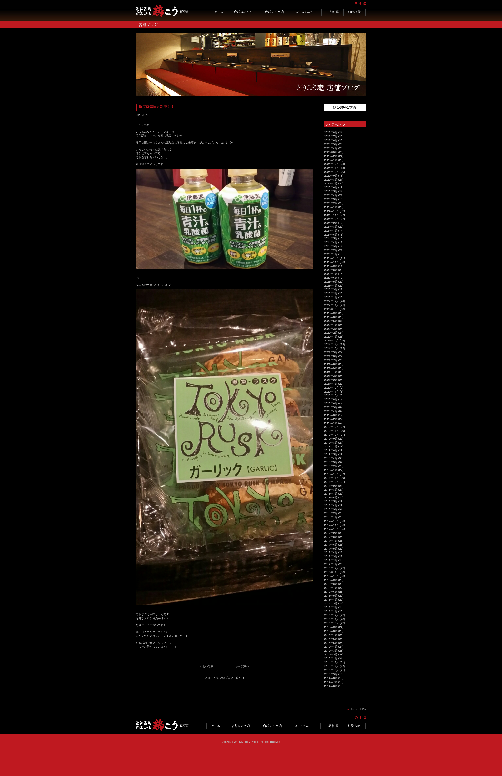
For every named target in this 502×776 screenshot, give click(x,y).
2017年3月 (330, 556)
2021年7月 (330, 360)
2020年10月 (331, 395)
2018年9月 (330, 486)
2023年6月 (330, 277)
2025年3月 (330, 199)
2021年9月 (330, 352)
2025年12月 (331, 164)
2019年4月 (330, 458)
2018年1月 (330, 517)
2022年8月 (330, 317)
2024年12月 (331, 211)
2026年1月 (330, 160)
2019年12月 (331, 427)
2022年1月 (330, 336)
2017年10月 (331, 529)
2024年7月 (330, 230)
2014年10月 (331, 670)
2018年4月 (330, 505)
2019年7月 (330, 446)
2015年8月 (330, 631)
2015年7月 (330, 635)
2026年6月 (330, 140)
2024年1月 (330, 254)
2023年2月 (330, 293)
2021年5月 (330, 368)
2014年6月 (330, 686)
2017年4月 (330, 552)
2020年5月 (330, 407)
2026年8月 (330, 132)
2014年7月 (330, 682)
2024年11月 (331, 215)
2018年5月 (330, 501)
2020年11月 (331, 391)
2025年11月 (331, 168)
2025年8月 (330, 179)
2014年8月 (330, 678)
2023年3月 (330, 289)
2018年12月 (331, 474)
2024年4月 (330, 242)
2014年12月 (331, 662)
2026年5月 (330, 144)
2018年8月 (330, 489)
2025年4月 (330, 195)
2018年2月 (330, 513)
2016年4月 (330, 599)
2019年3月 (330, 462)
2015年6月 (330, 639)
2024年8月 (330, 226)
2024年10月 (331, 219)
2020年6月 (330, 403)
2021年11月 (331, 344)
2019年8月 (330, 442)
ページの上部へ (358, 709)
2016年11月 (331, 572)
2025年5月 (330, 191)
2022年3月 (330, 328)
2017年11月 (331, 525)
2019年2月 (330, 466)
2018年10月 (331, 482)
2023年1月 (330, 297)
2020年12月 (331, 387)
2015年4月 (330, 646)
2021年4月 (330, 372)
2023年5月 (330, 281)
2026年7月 (330, 136)
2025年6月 (330, 187)
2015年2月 (330, 654)
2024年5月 (330, 238)
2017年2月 (330, 560)
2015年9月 (330, 627)
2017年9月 (330, 533)
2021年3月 (330, 376)
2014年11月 (331, 666)
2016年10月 (331, 576)
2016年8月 (330, 584)
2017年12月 (331, 521)
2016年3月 (330, 603)
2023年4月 (330, 285)
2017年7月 (330, 540)
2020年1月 (330, 423)
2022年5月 (330, 321)
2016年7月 (330, 588)
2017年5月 (330, 548)
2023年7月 (330, 274)
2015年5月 (330, 643)
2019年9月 (330, 438)
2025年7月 (330, 183)
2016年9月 (330, 580)
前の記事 (207, 666)
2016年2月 (330, 607)
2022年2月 (330, 332)
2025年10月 (331, 171)
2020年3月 (330, 415)
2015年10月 (331, 623)
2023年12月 (331, 258)
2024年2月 (330, 250)
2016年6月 (330, 591)
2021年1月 (330, 383)
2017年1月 (330, 564)
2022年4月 (330, 325)
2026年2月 (330, 156)
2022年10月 (331, 309)
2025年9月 (330, 175)
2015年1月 (330, 658)
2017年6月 (330, 544)
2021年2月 (330, 380)
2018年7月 (330, 493)
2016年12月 (331, 568)
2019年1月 (330, 470)
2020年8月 (330, 399)
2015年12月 (331, 615)
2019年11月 (331, 431)
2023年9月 (330, 266)
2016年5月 (330, 595)
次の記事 (241, 666)
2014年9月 (330, 674)
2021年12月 (331, 340)
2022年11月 (331, 305)
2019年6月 (330, 450)
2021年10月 (331, 348)
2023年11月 (331, 262)
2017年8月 (330, 537)
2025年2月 (330, 203)
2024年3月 (330, 246)
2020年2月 (330, 419)
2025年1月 (330, 207)
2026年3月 (330, 152)
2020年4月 (330, 411)
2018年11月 (331, 478)
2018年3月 (330, 509)
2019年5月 (330, 454)
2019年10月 (331, 434)
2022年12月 (331, 301)
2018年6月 (330, 497)
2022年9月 (330, 313)
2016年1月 (330, 611)
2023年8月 (330, 270)
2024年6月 (330, 234)
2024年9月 (330, 223)
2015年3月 (330, 650)
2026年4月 (330, 148)
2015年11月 (331, 619)
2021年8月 (330, 356)
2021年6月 (330, 364)
